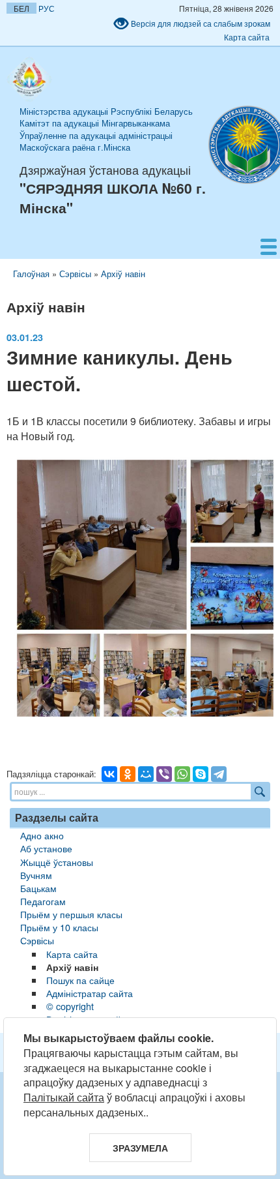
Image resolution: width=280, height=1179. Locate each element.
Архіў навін (123, 273)
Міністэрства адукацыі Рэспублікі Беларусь (106, 111)
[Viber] (164, 774)
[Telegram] (219, 774)
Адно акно (42, 835)
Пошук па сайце (80, 980)
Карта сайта (247, 36)
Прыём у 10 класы (59, 927)
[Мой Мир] (146, 774)
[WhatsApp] (182, 774)
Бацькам (38, 888)
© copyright (70, 1006)
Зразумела (140, 1147)
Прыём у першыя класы (71, 914)
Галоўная (31, 273)
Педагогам (43, 901)
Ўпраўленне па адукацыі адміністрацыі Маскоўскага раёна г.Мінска (96, 141)
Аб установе (46, 848)
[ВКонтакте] (109, 774)
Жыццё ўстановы (56, 862)
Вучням (36, 875)
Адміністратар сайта (89, 993)
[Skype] (200, 774)
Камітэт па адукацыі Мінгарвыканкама (95, 123)
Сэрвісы (75, 273)
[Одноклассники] (127, 774)
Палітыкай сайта (63, 1097)
